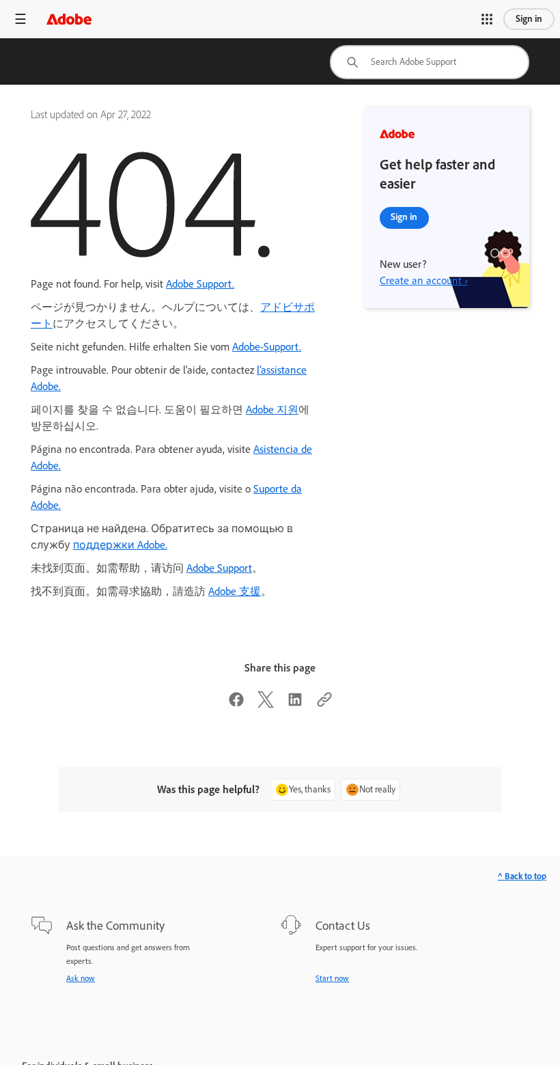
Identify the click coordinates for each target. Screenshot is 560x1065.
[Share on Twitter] (265, 703)
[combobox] (429, 62)
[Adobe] (69, 19)
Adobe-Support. (266, 346)
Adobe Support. (200, 283)
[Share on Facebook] (236, 703)
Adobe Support (219, 568)
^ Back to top (522, 876)
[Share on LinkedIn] (295, 703)
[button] (487, 19)
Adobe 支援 (234, 591)
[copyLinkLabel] (324, 703)
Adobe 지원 (272, 409)
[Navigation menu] (20, 19)
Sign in (529, 19)
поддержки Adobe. (120, 544)
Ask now (80, 978)
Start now (332, 978)
